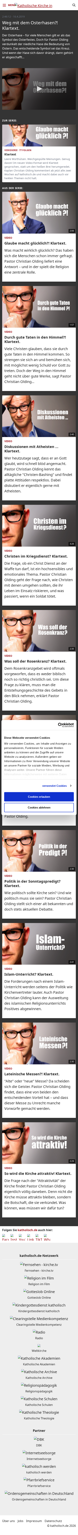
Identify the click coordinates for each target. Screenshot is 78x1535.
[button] (39, 89)
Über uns (8, 1521)
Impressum (34, 1521)
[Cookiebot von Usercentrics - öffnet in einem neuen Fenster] (58, 725)
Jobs (20, 1521)
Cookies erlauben (39, 796)
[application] (39, 89)
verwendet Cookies (54, 785)
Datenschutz (53, 1521)
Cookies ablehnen (39, 807)
